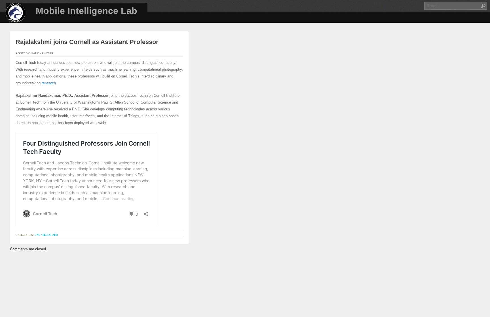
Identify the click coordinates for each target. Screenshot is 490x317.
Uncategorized (46, 235)
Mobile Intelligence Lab (86, 11)
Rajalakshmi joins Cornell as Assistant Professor (87, 41)
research (49, 83)
